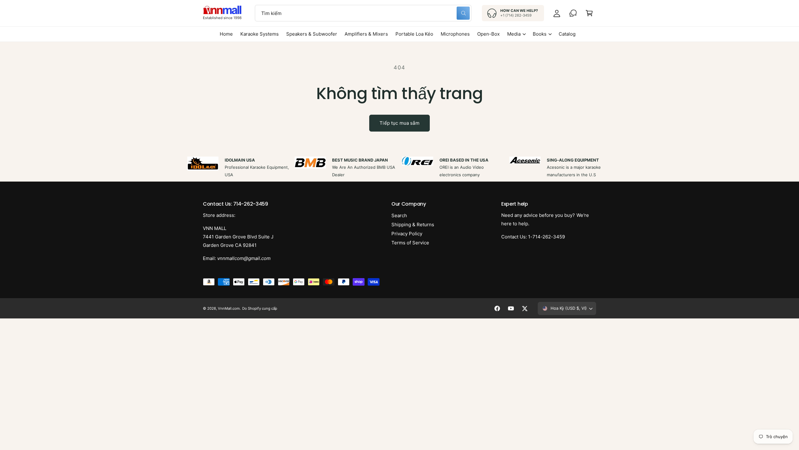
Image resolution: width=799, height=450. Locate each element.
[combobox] (363, 13)
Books (540, 34)
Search (399, 215)
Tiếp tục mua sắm (399, 123)
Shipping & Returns (412, 225)
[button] (589, 13)
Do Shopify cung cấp (259, 308)
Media (514, 34)
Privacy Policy (406, 234)
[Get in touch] (573, 13)
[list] (399, 167)
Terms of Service (410, 243)
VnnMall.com (229, 308)
